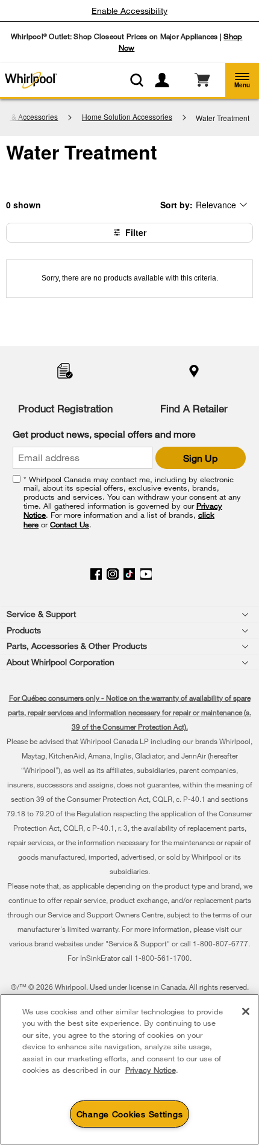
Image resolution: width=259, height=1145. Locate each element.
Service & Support (41, 614)
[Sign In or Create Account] (167, 80)
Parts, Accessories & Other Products (77, 646)
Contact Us (69, 524)
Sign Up (200, 458)
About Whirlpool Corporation (60, 662)
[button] (242, 80)
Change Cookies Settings (129, 1114)
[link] (202, 80)
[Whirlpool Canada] (35, 80)
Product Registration (65, 408)
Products (24, 630)
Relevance (216, 204)
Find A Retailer (194, 408)
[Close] (245, 1011)
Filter (135, 232)
